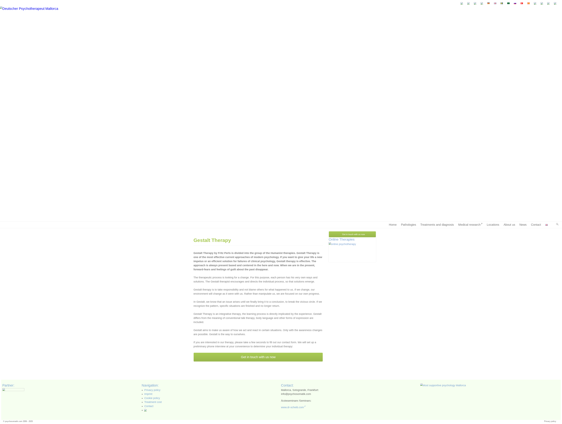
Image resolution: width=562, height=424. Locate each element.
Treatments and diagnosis (437, 224)
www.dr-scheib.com (292, 407)
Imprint (148, 394)
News (523, 224)
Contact (536, 224)
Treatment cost (153, 402)
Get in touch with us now (258, 357)
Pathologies (408, 224)
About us (509, 224)
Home (393, 224)
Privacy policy (152, 390)
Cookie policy (152, 398)
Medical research (469, 224)
